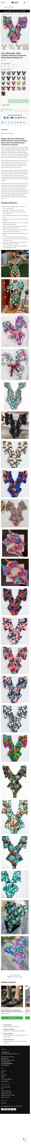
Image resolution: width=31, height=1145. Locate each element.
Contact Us (4, 1075)
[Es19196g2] (8, 78)
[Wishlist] (21, 988)
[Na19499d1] (13, 88)
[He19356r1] (13, 83)
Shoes (2, 1008)
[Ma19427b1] (24, 83)
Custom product (5, 1097)
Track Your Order (5, 1087)
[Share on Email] (18, 122)
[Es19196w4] (18, 78)
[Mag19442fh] (3, 88)
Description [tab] (4, 129)
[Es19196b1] (3, 73)
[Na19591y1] (18, 88)
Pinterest (3, 1103)
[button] (6, 100)
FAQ (2, 1089)
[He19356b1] (24, 78)
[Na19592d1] (24, 88)
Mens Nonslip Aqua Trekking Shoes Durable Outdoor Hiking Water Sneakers (12, 1010)
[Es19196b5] (8, 73)
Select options (12, 1017)
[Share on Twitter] (8, 122)
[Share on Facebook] (5, 122)
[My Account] (24, 3)
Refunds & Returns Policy (8, 1095)
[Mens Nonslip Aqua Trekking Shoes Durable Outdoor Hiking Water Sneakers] (12, 996)
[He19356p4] (8, 83)
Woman (12, 14)
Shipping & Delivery (6, 1093)
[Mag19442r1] (8, 88)
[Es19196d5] (3, 78)
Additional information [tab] (7, 133)
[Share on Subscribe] (21, 122)
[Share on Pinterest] (11, 122)
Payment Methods (6, 1091)
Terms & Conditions (6, 1079)
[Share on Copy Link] (24, 122)
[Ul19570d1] (3, 93)
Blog (2, 1073)
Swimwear (7, 14)
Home (2, 14)
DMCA (3, 1077)
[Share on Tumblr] (14, 122)
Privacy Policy (5, 1081)
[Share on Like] (2, 122)
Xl (14, 66)
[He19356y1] (18, 83)
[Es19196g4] (13, 78)
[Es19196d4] (24, 73)
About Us (3, 1071)
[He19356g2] (3, 83)
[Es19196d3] (18, 73)
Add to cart (18, 101)
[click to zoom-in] (15, 29)
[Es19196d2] (13, 73)
